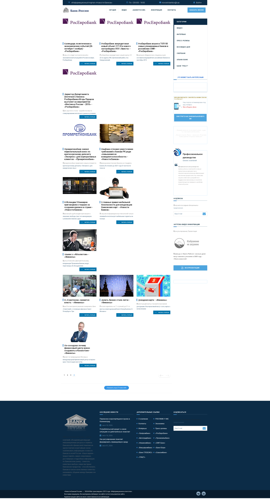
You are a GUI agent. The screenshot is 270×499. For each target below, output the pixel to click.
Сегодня (112, 10)
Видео (124, 10)
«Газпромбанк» (144, 433)
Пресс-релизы (183, 41)
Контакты (172, 10)
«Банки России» (138, 10)
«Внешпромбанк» (145, 448)
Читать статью (89, 63)
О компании (143, 419)
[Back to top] (264, 493)
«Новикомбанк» (144, 443)
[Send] (204, 213)
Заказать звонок (196, 10)
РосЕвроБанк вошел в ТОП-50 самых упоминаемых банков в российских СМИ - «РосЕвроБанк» (153, 47)
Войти (198, 2)
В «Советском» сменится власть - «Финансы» (76, 301)
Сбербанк (181, 53)
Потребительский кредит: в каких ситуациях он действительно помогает (115, 430)
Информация (156, 10)
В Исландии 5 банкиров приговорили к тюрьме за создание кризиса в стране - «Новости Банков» (78, 206)
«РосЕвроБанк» (161, 433)
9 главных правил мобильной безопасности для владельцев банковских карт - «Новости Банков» (116, 206)
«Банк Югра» (160, 448)
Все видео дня (183, 47)
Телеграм (204, 494)
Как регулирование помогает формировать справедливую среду (114, 440)
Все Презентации (192, 268)
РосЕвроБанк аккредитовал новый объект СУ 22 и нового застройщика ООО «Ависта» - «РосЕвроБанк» (116, 47)
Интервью (181, 34)
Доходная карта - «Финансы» (152, 300)
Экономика (159, 424)
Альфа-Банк (182, 60)
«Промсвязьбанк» (162, 438)
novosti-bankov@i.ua (170, 2)
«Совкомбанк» (161, 452)
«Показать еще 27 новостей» (117, 388)
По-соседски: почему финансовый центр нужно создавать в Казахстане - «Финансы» (77, 349)
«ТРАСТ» (141, 457)
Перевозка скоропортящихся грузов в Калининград (115, 420)
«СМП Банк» (160, 443)
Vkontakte (198, 494)
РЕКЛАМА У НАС (162, 419)
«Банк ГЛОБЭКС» (145, 452)
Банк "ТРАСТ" (182, 66)
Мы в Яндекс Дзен (189, 107)
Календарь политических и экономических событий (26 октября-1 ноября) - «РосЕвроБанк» (78, 47)
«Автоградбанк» (144, 438)
